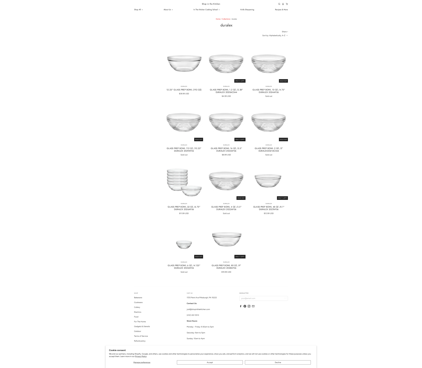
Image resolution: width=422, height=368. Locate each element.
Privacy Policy (141, 356)
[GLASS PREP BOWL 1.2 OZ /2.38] (226, 63)
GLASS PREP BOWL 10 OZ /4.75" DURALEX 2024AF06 (269, 91)
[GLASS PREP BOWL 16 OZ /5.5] (226, 122)
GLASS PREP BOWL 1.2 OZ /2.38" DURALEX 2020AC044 (226, 91)
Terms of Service (141, 336)
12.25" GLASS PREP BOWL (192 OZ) (184, 89)
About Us (167, 9)
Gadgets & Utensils (142, 326)
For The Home (140, 321)
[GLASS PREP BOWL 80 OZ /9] (226, 239)
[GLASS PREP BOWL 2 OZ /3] (269, 122)
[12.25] (184, 63)
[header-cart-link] (286, 4)
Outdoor (137, 331)
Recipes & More (281, 9)
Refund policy (140, 341)
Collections (226, 19)
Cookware (138, 302)
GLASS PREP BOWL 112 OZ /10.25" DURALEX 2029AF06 (184, 149)
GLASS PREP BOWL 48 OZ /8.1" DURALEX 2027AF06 (268, 208)
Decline (278, 362)
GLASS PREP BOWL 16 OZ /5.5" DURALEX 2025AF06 (226, 149)
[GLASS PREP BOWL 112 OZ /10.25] (184, 122)
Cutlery (137, 307)
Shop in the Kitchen (211, 3)
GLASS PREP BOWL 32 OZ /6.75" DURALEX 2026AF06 (184, 208)
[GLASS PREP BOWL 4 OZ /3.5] (226, 181)
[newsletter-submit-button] (285, 298)
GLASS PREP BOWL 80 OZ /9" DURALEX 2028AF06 (226, 266)
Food (136, 317)
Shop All (137, 9)
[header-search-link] (278, 4)
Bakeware (138, 297)
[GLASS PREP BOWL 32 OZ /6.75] (184, 181)
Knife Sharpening (247, 9)
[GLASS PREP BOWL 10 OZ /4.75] (269, 63)
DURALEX (184, 86)
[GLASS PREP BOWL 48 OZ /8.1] (269, 181)
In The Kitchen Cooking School (206, 9)
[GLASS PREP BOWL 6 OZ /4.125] (184, 239)
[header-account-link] (282, 4)
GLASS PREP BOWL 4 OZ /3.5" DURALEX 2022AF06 (226, 208)
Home (218, 19)
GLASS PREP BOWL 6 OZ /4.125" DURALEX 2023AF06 (184, 266)
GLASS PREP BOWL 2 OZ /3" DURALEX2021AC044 (269, 149)
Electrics (137, 312)
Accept (210, 362)
